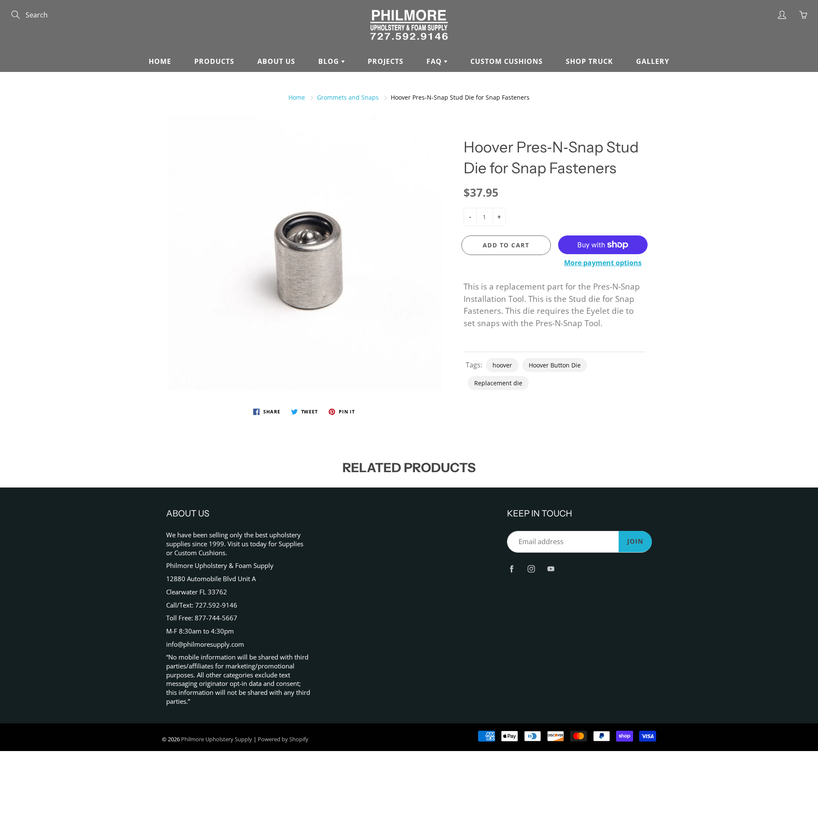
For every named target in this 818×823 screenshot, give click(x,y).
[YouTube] (550, 568)
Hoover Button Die (555, 365)
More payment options (603, 262)
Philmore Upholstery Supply (216, 739)
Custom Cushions (506, 61)
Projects (385, 61)
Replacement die (498, 383)
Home (160, 61)
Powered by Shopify (283, 739)
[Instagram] (531, 568)
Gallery (652, 61)
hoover (502, 365)
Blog (329, 61)
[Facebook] (511, 568)
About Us (276, 61)
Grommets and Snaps (348, 97)
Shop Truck (589, 61)
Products (214, 61)
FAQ (435, 61)
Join (635, 541)
